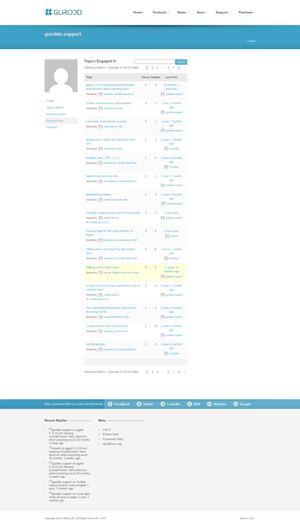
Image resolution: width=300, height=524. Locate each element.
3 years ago (171, 212)
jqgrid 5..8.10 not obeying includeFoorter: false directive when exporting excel (68, 434)
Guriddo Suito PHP (127, 163)
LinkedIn (173, 404)
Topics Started (55, 107)
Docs (201, 12)
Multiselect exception (98, 194)
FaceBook (122, 404)
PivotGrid (122, 331)
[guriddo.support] (61, 95)
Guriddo (251, 41)
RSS (197, 404)
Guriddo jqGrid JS (124, 94)
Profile (50, 101)
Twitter (148, 404)
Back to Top (246, 518)
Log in (106, 429)
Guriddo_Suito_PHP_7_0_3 (103, 157)
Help (119, 108)
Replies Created (56, 114)
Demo (181, 12)
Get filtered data (95, 344)
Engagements (55, 120)
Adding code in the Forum (102, 267)
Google (245, 404)
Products (159, 12)
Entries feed (110, 434)
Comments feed (113, 439)
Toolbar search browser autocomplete (108, 103)
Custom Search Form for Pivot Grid (106, 326)
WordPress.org (112, 444)
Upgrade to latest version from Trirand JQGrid (113, 212)
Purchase (246, 12)
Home (137, 12)
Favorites (52, 127)
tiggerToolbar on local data (102, 176)
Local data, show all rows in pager (106, 121)
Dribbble (219, 404)
